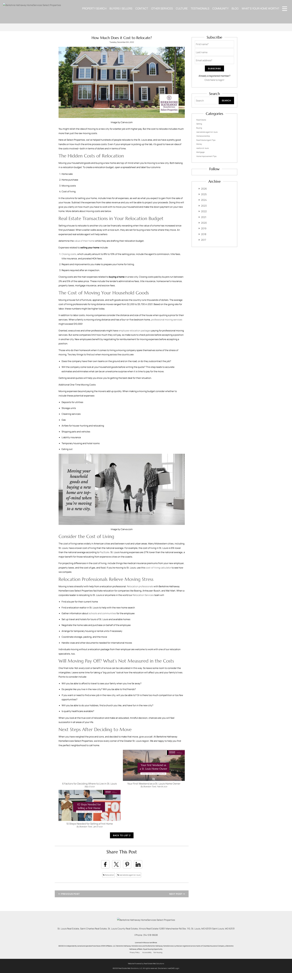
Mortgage (200, 152)
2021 (203, 217)
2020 (204, 222)
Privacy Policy (135, 952)
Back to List (121, 835)
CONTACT (141, 8)
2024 (204, 200)
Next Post (176, 893)
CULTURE (182, 8)
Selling (199, 124)
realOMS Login (173, 968)
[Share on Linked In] (138, 864)
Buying (199, 128)
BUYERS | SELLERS (120, 8)
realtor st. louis (202, 148)
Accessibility (147, 952)
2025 (204, 194)
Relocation (109, 875)
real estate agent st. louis (129, 875)
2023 (204, 205)
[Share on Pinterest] (127, 864)
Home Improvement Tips (206, 156)
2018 (203, 234)
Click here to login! (214, 80)
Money (199, 144)
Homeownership (203, 136)
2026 (204, 188)
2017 (203, 239)
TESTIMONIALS (200, 8)
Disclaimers (162, 968)
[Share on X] (116, 864)
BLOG (235, 8)
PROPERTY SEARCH (94, 8)
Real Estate (201, 120)
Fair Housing (157, 952)
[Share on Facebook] (105, 864)
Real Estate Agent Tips (205, 140)
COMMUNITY (220, 8)
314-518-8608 (150, 935)
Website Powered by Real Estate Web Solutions (146, 963)
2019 (203, 228)
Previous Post (70, 893)
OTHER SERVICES (162, 8)
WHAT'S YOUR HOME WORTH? (260, 8)
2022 (204, 211)
